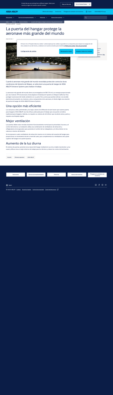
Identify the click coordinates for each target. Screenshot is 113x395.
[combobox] (95, 17)
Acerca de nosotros (56, 17)
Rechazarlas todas (66, 51)
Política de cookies (70, 46)
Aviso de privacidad (81, 46)
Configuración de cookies (28, 51)
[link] (82, 4)
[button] (66, 4)
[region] (57, 48)
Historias (42, 17)
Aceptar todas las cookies (84, 51)
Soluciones (9, 17)
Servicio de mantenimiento (26, 17)
